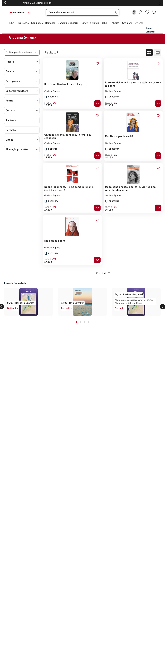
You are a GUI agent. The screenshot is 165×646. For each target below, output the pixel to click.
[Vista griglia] (149, 52)
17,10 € (48, 209)
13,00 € (47, 103)
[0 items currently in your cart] (154, 12)
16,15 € (109, 209)
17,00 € (108, 207)
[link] (134, 12)
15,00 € (47, 155)
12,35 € (48, 105)
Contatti (150, 31)
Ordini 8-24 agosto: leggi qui (82, 2)
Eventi (149, 28)
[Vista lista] (157, 52)
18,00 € (47, 207)
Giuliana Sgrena (52, 91)
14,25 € (48, 157)
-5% (54, 103)
